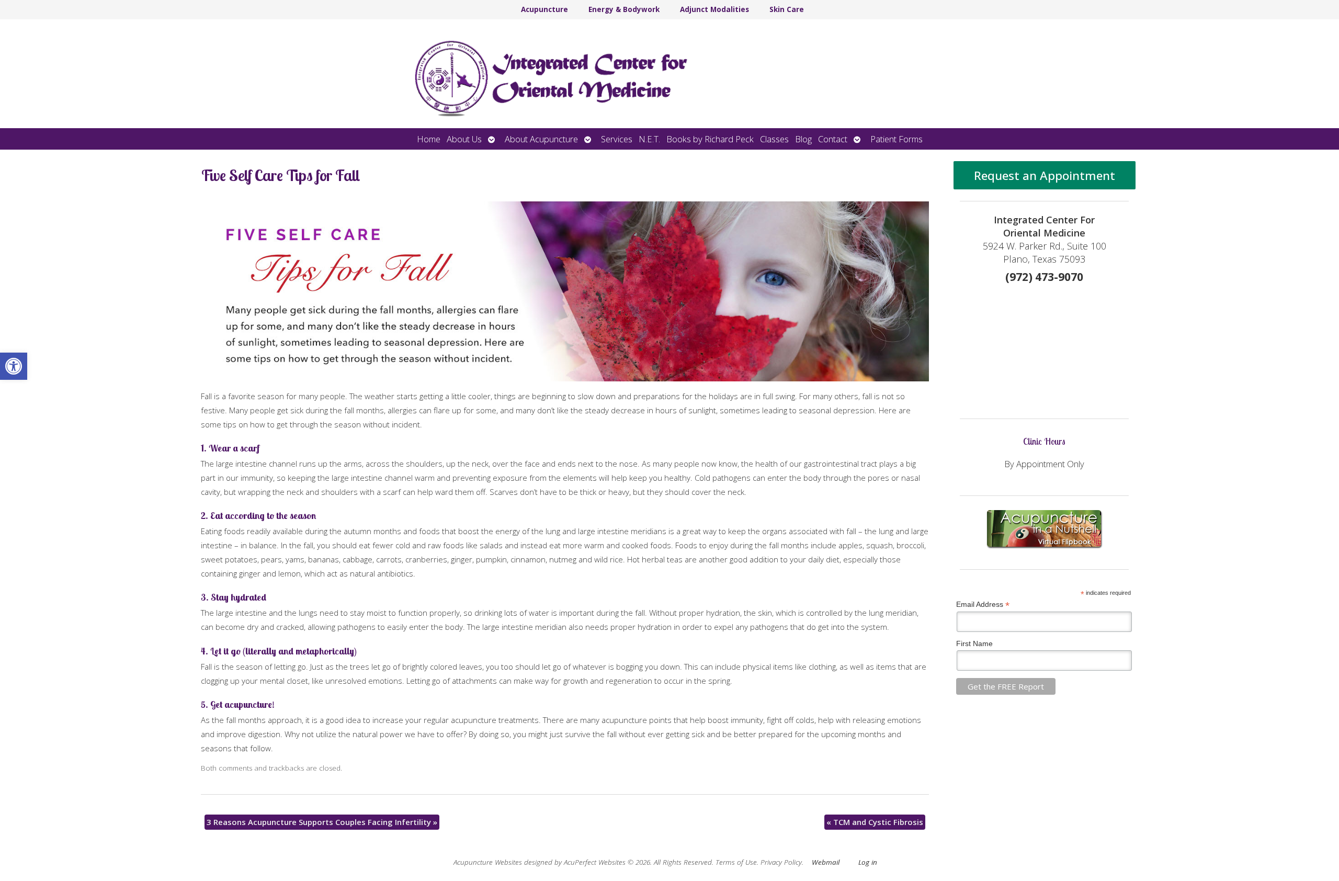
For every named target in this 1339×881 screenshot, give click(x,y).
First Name (974, 643)
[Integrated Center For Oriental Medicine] (669, 73)
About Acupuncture (541, 139)
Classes (774, 139)
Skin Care (786, 9)
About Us (464, 139)
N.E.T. (649, 139)
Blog (803, 139)
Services (616, 139)
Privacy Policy (781, 862)
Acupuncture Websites (487, 862)
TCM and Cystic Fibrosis (874, 822)
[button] (13, 366)
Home (428, 139)
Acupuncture (544, 9)
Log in (867, 862)
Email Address (982, 604)
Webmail (825, 862)
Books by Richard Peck (710, 139)
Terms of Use (736, 862)
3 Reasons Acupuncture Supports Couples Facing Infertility (322, 822)
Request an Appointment (1044, 175)
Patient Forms (896, 139)
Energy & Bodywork (624, 9)
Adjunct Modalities (714, 9)
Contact (832, 139)
